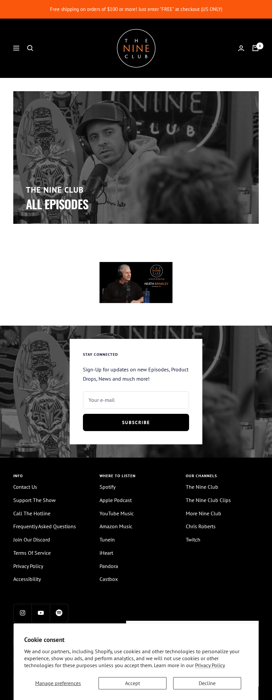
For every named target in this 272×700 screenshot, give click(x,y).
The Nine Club (202, 486)
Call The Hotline (31, 513)
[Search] (30, 48)
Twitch (193, 539)
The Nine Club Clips (208, 500)
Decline (207, 683)
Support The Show (34, 500)
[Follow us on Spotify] (59, 613)
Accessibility (27, 579)
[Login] (241, 48)
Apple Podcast (116, 500)
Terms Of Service (32, 552)
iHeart (106, 552)
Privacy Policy (210, 665)
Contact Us (25, 486)
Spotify (107, 486)
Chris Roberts (201, 526)
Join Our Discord (31, 539)
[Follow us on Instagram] (22, 613)
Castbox (109, 579)
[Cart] (255, 48)
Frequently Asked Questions (44, 526)
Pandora (109, 566)
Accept (132, 683)
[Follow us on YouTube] (41, 613)
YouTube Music (117, 513)
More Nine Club (203, 513)
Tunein (107, 539)
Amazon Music (116, 526)
